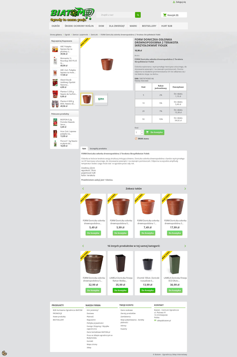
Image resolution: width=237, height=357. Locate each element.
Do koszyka (154, 132)
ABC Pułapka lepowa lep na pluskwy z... (66, 49)
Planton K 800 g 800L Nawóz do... (67, 102)
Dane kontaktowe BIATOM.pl (98, 332)
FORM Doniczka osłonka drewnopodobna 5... (94, 279)
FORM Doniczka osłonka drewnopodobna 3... (175, 222)
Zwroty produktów (128, 313)
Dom (101, 25)
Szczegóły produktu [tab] (98, 148)
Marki (133, 25)
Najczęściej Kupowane (61, 41)
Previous (82, 187)
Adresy (123, 325)
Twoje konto (126, 305)
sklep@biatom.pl (164, 320)
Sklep (89, 347)
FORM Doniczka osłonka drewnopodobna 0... (121, 222)
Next (184, 187)
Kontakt (90, 341)
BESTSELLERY (149, 25)
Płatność (90, 316)
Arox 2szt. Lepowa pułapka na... (68, 132)
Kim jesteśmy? (93, 310)
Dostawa (90, 313)
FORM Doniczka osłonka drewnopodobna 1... (148, 222)
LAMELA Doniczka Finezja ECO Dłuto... (175, 279)
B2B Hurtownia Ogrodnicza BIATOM (67, 310)
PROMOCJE (57, 313)
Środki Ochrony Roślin (79, 25)
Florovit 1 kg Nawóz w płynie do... (68, 142)
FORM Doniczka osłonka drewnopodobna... (94, 222)
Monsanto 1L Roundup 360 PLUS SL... (68, 60)
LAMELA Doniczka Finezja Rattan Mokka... (120, 279)
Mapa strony (92, 344)
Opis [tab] (84, 148)
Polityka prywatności (95, 323)
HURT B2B (166, 25)
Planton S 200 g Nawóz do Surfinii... (68, 92)
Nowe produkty (59, 316)
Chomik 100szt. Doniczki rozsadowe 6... (148, 279)
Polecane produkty (60, 114)
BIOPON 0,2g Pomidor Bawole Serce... (67, 122)
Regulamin (91, 320)
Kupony (124, 329)
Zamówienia (126, 316)
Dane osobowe (127, 310)
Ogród (56, 25)
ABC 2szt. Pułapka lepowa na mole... (68, 71)
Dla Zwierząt (117, 25)
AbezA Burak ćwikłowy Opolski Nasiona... (67, 82)
